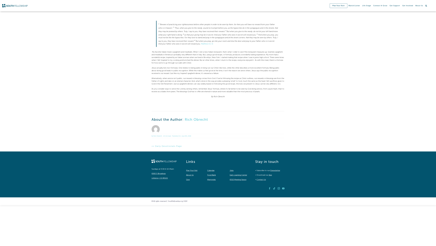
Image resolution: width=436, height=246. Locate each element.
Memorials (211, 179)
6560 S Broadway (159, 173)
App (270, 175)
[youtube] (283, 188)
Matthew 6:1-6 (207, 44)
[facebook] (270, 188)
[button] (426, 5)
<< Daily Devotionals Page (167, 146)
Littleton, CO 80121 (160, 178)
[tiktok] (274, 188)
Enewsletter (275, 170)
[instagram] (279, 188)
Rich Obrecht (196, 120)
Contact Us (261, 179)
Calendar (210, 170)
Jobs (232, 170)
